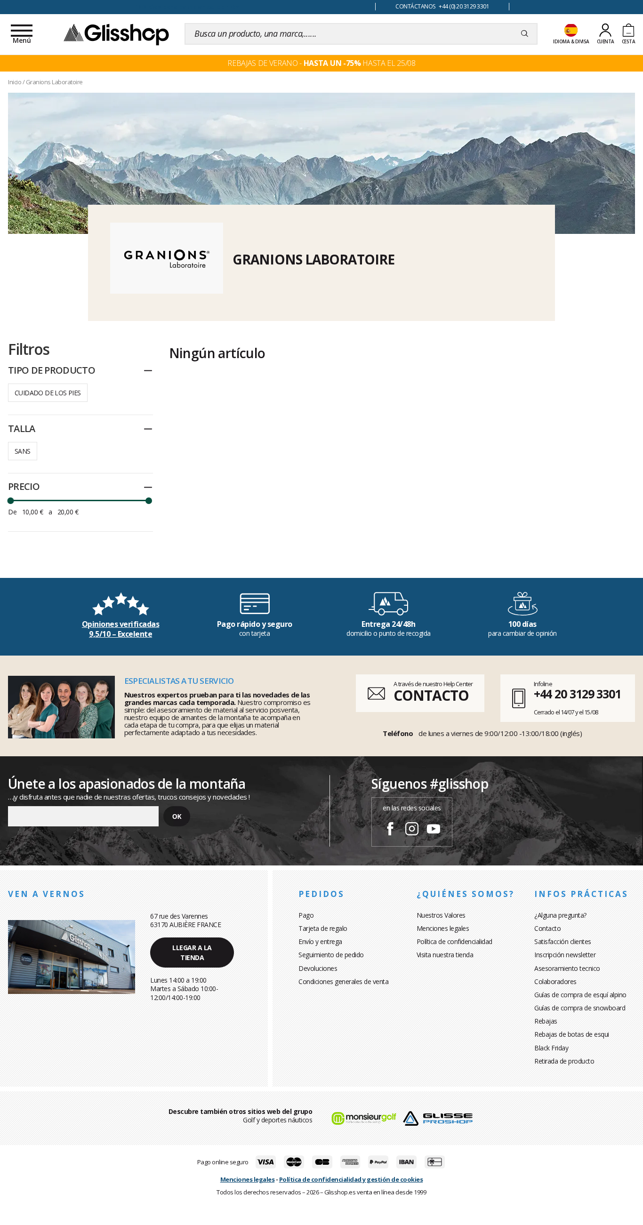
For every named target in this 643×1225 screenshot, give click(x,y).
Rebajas (545, 1021)
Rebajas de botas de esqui (571, 1034)
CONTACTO (431, 695)
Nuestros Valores (441, 915)
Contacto (547, 928)
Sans (23, 451)
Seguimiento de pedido (331, 954)
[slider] (10, 500)
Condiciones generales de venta (343, 981)
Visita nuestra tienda (445, 954)
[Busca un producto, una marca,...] (525, 34)
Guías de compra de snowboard (579, 1007)
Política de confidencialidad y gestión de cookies (351, 1179)
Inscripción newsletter (564, 954)
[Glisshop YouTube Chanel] (433, 830)
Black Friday (551, 1047)
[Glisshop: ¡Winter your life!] (116, 34)
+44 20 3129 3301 (577, 694)
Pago (305, 915)
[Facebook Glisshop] (390, 830)
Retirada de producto (564, 1061)
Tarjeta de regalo (322, 928)
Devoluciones (317, 968)
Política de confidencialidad (454, 941)
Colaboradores (555, 981)
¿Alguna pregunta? (560, 915)
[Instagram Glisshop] (411, 830)
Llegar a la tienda (192, 952)
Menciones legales (443, 928)
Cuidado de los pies (48, 392)
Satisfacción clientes (562, 941)
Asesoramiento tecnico (567, 968)
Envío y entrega (320, 941)
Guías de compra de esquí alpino (580, 994)
